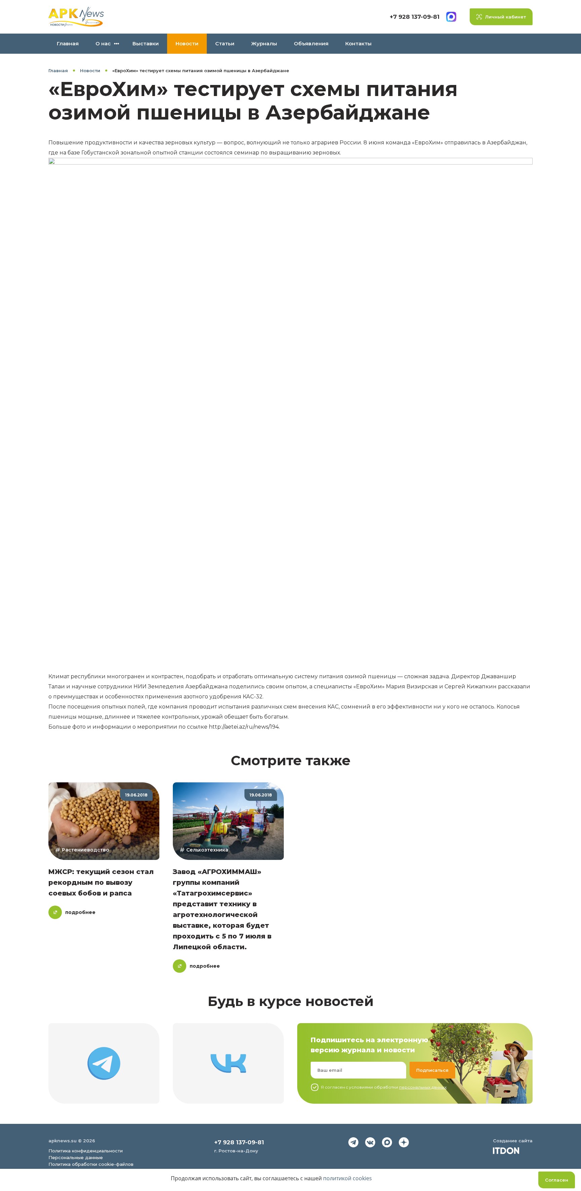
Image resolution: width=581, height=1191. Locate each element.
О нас (103, 43)
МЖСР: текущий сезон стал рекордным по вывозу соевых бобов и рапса (101, 882)
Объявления (311, 43)
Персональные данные (75, 1157)
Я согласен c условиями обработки (384, 1087)
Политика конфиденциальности (85, 1150)
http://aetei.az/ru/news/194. (244, 727)
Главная (68, 43)
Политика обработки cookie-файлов (90, 1164)
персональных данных (423, 1087)
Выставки (145, 43)
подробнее (80, 912)
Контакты (358, 43)
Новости (187, 43)
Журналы (264, 43)
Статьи (224, 43)
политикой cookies (347, 1178)
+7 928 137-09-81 (414, 16)
